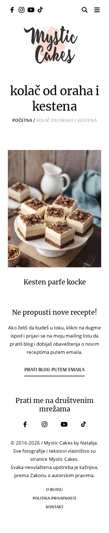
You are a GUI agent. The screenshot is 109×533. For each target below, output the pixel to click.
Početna (22, 120)
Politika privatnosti (54, 497)
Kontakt (54, 506)
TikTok (84, 424)
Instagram (45, 424)
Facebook (25, 424)
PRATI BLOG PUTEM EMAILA (54, 369)
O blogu (54, 489)
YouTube (64, 424)
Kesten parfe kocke (54, 282)
